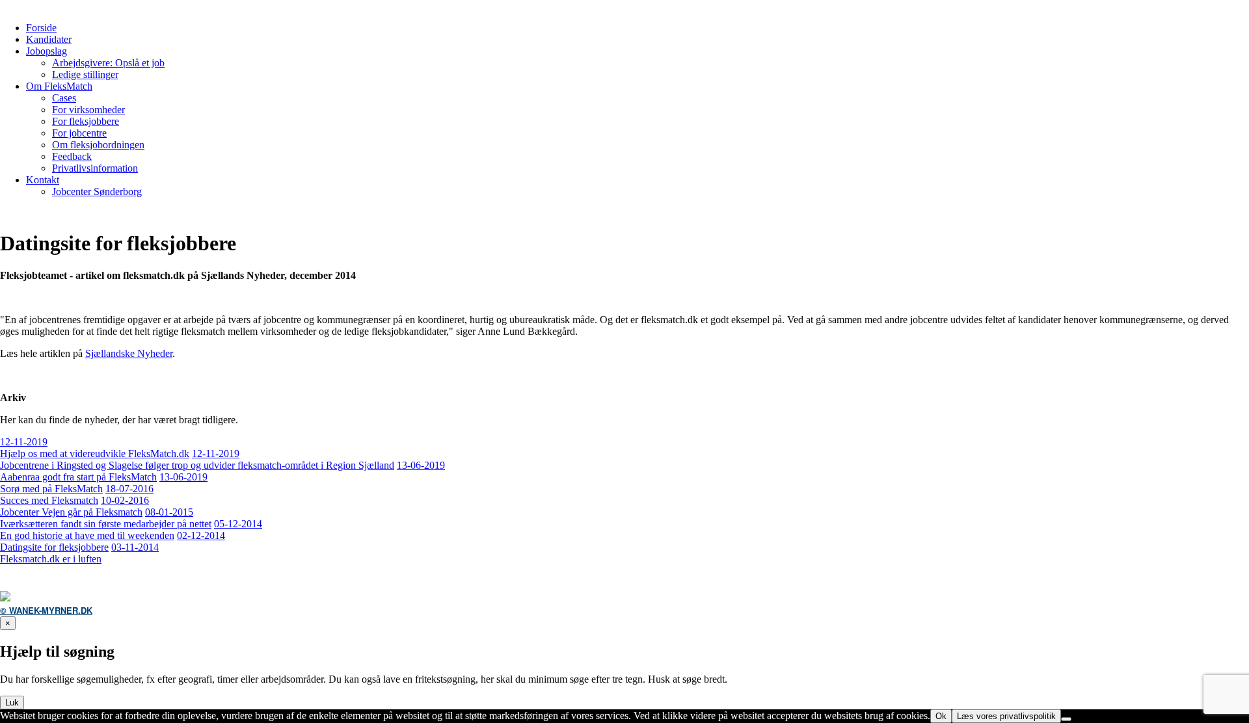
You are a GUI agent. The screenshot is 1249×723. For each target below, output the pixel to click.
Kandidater (49, 39)
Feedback (72, 156)
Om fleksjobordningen (98, 144)
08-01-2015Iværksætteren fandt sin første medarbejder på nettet (105, 517)
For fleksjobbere (85, 121)
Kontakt (42, 179)
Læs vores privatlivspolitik (1006, 716)
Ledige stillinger (85, 74)
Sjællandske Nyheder (128, 353)
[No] (1066, 719)
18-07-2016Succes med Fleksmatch (77, 494)
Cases (64, 97)
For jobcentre (79, 132)
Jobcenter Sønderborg (97, 191)
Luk (12, 702)
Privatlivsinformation (95, 168)
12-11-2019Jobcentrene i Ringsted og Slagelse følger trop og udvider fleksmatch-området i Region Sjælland (197, 459)
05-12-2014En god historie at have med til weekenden (131, 529)
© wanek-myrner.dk (46, 610)
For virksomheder (88, 109)
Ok (941, 716)
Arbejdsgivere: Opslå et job (108, 62)
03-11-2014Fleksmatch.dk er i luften (79, 553)
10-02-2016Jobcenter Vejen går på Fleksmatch (74, 506)
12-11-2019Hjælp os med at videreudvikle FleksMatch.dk (94, 447)
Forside (41, 27)
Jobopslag (46, 51)
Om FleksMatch (59, 86)
